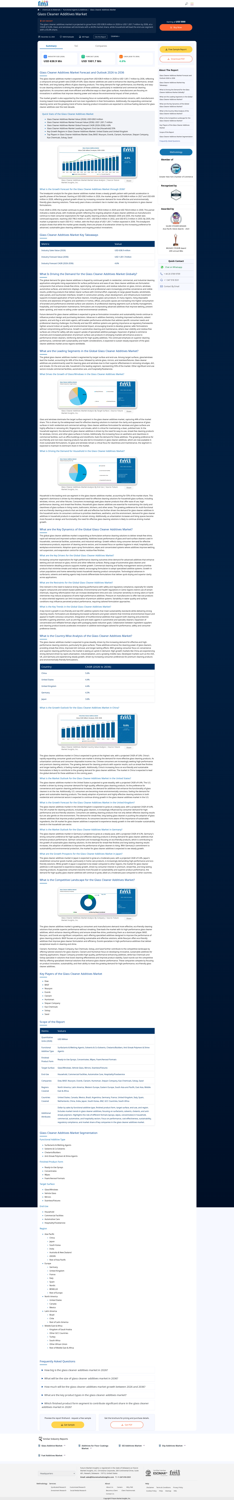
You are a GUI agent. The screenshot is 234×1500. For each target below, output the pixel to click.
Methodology (176, 152)
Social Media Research (78, 1490)
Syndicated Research (58, 1487)
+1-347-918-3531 (124, 1477)
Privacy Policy (178, 1487)
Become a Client (112, 1490)
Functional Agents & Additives (75, 10)
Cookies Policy (151, 1491)
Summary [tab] (51, 45)
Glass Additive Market (51, 1445)
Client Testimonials (128, 1490)
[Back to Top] (227, 1479)
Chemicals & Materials (51, 10)
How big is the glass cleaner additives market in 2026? (76, 1370)
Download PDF (178, 59)
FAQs (161, 1491)
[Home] (40, 10)
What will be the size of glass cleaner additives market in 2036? (81, 1378)
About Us (109, 1487)
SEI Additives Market (132, 1445)
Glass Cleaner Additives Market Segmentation (176, 136)
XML (175, 1491)
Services (52, 1483)
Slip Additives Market (172, 1445)
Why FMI (129, 1487)
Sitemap (168, 1491)
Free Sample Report (177, 49)
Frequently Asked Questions (170, 141)
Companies (101, 45)
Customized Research (77, 1487)
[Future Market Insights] (43, 3)
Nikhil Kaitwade (68, 37)
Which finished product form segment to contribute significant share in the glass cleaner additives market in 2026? (95, 1405)
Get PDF (128, 1424)
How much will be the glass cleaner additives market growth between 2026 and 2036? (94, 1386)
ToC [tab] (76, 45)
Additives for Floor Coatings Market (95, 1447)
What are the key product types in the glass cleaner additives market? (85, 1395)
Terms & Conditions (163, 1487)
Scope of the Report (167, 132)
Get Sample (69, 1424)
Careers (119, 1487)
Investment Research (58, 1490)
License (114, 36)
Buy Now (177, 27)
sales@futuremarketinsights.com (100, 1477)
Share (129, 181)
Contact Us (110, 1494)
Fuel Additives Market (51, 1455)
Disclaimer (150, 1487)
